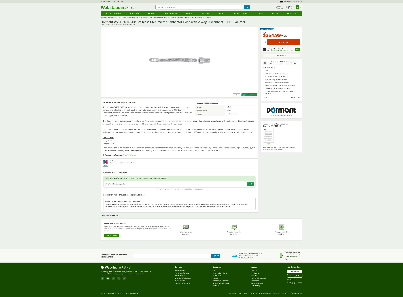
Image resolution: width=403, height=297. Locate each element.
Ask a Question (250, 95)
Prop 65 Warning (129, 155)
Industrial (275, 13)
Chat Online (293, 280)
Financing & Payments (258, 278)
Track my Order (295, 276)
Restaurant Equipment (113, 13)
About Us (254, 270)
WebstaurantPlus (180, 270)
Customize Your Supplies (183, 278)
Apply (298, 50)
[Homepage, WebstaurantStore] (118, 7)
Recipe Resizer (180, 280)
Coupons (215, 278)
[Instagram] (102, 278)
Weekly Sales (217, 275)
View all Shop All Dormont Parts (281, 115)
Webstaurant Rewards (182, 273)
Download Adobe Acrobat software (273, 149)
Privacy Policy (199, 189)
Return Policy (255, 285)
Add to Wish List (281, 55)
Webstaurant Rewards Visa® (279, 50)
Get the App (119, 1)
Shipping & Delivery (295, 283)
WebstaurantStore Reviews (221, 283)
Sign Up (216, 256)
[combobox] (199, 7)
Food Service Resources (221, 280)
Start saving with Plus (246, 258)
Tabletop (189, 13)
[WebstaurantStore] (127, 267)
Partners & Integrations (182, 283)
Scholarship (255, 280)
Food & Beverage (171, 13)
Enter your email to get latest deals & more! (114, 256)
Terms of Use (188, 189)
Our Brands (255, 273)
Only (264, 32)
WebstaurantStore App (182, 275)
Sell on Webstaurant (257, 283)
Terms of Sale (231, 293)
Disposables (205, 13)
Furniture (221, 13)
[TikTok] (118, 278)
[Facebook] (113, 278)
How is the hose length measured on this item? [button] (122, 201)
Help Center (106, 1)
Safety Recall (217, 285)
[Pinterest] (124, 278)
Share (237, 94)
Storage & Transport (240, 13)
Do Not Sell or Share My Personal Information (287, 293)
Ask (250, 184)
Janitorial (259, 13)
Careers (254, 275)
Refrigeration (134, 13)
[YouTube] (108, 278)
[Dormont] (281, 109)
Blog (214, 270)
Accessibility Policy (265, 293)
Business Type (292, 13)
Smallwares (152, 13)
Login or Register (111, 235)
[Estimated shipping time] (294, 64)
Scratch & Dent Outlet (220, 273)
